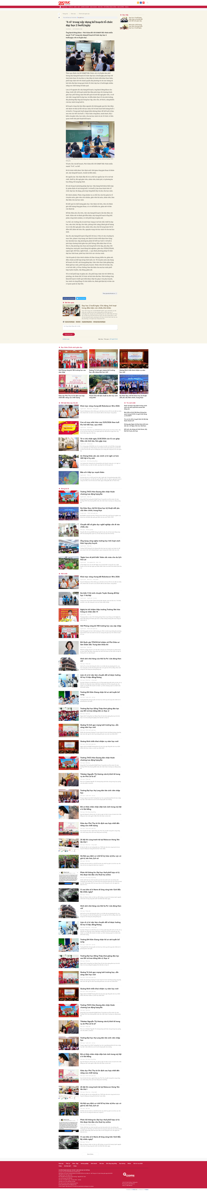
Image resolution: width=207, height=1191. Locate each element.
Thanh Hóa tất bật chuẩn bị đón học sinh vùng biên (103, 396)
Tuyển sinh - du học (92, 598)
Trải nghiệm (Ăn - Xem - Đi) (94, 562)
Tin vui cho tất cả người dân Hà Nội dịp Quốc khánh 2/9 (136, 420)
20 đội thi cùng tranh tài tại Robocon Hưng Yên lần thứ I (100, 841)
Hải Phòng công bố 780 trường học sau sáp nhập (72, 371)
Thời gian (106, 339)
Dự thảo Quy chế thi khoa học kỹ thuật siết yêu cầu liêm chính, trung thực (133, 396)
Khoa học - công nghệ (92, 408)
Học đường (120, 7)
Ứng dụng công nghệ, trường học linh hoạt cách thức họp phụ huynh (100, 542)
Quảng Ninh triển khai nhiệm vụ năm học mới (132, 371)
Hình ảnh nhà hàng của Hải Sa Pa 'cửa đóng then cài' (100, 660)
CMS (134, 1189)
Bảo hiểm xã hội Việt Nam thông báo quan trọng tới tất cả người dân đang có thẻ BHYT (135, 414)
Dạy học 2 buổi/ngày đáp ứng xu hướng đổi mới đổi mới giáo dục (136, 19)
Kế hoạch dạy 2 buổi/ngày (99, 321)
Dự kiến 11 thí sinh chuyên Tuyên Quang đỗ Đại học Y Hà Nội (99, 594)
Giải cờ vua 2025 (138, 1163)
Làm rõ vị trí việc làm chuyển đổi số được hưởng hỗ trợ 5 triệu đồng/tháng (100, 676)
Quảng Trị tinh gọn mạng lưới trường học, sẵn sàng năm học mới (102, 371)
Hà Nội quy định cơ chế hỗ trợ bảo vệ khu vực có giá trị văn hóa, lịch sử (100, 857)
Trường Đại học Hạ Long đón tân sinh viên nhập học (100, 791)
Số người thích (114, 339)
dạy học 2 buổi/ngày (69, 321)
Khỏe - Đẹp (77, 7)
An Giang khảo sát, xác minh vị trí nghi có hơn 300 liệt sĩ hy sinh (99, 457)
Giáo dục (64, 7)
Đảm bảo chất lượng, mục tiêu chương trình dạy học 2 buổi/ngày (135, 26)
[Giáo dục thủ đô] (64, 2)
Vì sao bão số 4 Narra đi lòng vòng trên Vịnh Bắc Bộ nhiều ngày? (100, 890)
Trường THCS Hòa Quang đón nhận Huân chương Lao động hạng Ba (97, 493)
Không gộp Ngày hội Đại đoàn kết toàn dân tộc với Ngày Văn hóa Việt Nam (136, 425)
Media (126, 7)
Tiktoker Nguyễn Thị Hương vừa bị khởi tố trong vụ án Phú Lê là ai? (100, 775)
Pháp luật (88, 663)
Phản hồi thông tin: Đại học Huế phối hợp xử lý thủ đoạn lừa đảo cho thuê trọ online (100, 873)
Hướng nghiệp (85, 7)
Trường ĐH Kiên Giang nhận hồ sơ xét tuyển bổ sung (100, 693)
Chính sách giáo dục (84, 13)
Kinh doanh (93, 7)
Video (60, 1166)
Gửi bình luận (68, 334)
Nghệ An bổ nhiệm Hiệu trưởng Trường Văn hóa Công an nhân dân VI (100, 610)
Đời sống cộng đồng (110, 7)
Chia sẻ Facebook (70, 298)
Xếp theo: (100, 339)
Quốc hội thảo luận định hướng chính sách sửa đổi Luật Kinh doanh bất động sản (135, 407)
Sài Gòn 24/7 (67, 1166)
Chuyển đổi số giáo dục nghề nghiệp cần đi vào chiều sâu (100, 525)
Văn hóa (100, 7)
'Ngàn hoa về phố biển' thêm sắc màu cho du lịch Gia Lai (100, 558)
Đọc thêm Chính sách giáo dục (71, 347)
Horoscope (89, 427)
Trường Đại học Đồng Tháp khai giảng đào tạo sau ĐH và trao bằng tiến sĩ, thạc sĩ (99, 709)
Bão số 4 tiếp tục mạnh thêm (92, 472)
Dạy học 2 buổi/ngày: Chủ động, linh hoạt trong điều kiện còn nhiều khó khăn (99, 307)
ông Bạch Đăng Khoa (87, 321)
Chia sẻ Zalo (82, 298)
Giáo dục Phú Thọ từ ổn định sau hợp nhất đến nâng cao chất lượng (71, 396)
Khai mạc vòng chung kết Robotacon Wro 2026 (100, 406)
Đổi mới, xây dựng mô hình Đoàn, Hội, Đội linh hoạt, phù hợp (135, 430)
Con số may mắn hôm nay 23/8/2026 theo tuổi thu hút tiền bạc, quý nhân (99, 423)
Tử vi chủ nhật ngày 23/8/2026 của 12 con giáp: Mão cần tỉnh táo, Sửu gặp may (100, 440)
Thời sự (70, 7)
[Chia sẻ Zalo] (59, 17)
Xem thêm (90, 1154)
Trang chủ (65, 13)
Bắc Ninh (78, 321)
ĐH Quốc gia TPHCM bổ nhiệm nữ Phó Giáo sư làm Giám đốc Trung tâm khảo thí (100, 643)
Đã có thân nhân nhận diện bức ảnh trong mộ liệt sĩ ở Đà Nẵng (100, 808)
